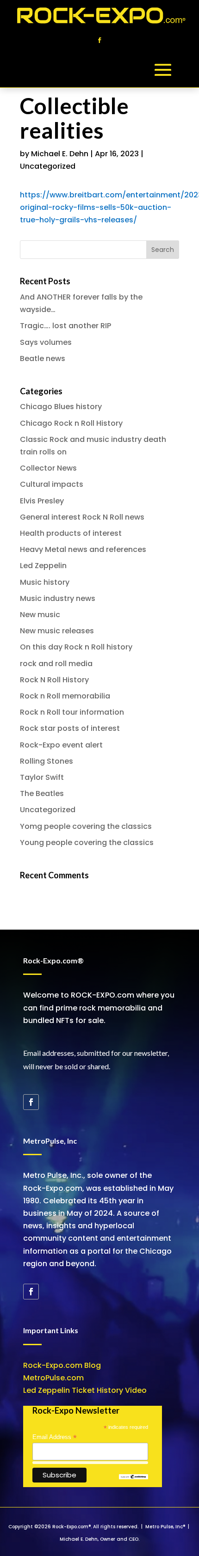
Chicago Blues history (61, 406)
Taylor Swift (42, 777)
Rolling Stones (46, 761)
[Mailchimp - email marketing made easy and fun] (133, 1477)
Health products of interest (71, 533)
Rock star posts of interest (70, 728)
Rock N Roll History (54, 679)
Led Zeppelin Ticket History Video (85, 1390)
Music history (44, 582)
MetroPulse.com (53, 1377)
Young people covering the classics (87, 842)
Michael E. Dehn (59, 153)
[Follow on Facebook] (99, 40)
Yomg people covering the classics (86, 826)
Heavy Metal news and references (83, 549)
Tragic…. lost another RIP (65, 325)
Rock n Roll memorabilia (65, 696)
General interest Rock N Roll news (82, 517)
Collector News (48, 468)
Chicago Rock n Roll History (71, 423)
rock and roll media (56, 663)
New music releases (57, 630)
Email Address (54, 1437)
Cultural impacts (51, 484)
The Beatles (42, 793)
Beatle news (42, 358)
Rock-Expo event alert (61, 745)
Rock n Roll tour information (72, 712)
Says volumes (46, 342)
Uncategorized (47, 166)
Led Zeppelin (43, 565)
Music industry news (57, 598)
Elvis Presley (42, 501)
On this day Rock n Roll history (76, 647)
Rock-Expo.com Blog (62, 1365)
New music (40, 614)
